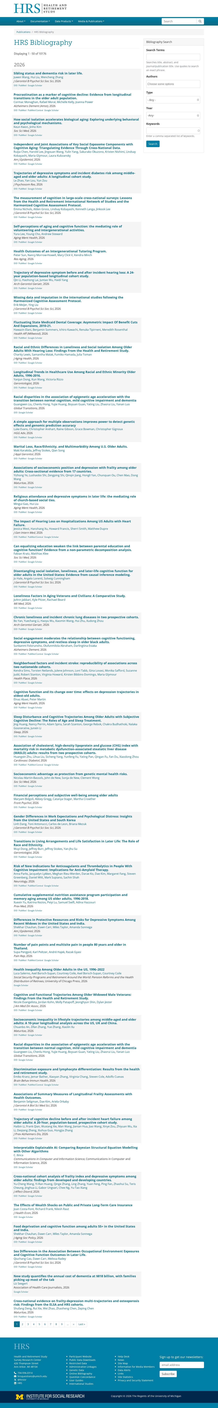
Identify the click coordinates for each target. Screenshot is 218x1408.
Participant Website (80, 1356)
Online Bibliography (80, 1373)
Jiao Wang (95, 1126)
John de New (52, 778)
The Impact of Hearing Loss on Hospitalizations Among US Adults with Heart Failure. (72, 523)
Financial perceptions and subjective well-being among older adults (66, 795)
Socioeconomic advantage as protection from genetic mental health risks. (71, 774)
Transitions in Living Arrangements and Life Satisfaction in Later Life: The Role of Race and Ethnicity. (76, 843)
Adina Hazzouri (86, 902)
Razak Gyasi (73, 952)
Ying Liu (33, 305)
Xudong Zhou (95, 621)
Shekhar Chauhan (25, 927)
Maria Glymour (38, 156)
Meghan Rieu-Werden (66, 874)
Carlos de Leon (58, 824)
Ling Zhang (78, 1184)
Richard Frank (44, 1209)
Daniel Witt (36, 877)
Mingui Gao (21, 504)
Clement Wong (90, 778)
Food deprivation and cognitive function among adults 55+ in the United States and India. (74, 1228)
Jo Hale (18, 578)
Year (149, 108)
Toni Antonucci (37, 824)
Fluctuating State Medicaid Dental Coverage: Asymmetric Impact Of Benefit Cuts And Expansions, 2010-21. (75, 324)
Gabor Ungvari (47, 1188)
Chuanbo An (21, 1027)
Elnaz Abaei (21, 699)
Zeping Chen (86, 1308)
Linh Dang (20, 824)
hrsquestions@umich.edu (32, 1376)
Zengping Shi (56, 475)
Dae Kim (100, 874)
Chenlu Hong (41, 404)
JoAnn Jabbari (22, 600)
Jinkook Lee (103, 209)
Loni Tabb (81, 670)
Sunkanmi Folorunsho (28, 646)
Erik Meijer (20, 305)
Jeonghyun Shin (85, 1002)
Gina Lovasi (96, 670)
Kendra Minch (83, 255)
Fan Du (113, 757)
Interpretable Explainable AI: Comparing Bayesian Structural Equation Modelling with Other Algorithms (76, 1149)
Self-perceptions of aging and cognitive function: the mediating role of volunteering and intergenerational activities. (68, 228)
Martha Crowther (85, 799)
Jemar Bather (39, 1077)
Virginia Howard (52, 674)
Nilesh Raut (61, 1209)
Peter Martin (38, 699)
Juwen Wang (21, 77)
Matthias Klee (39, 553)
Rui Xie (37, 1308)
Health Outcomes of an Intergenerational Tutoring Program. (60, 251)
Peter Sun (20, 255)
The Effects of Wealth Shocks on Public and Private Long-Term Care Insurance (73, 1205)
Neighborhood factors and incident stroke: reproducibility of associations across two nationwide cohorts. (75, 665)
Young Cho (33, 234)
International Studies (81, 1383)
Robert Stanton (31, 674)
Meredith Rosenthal (115, 330)
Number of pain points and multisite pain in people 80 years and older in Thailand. (70, 946)
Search (153, 144)
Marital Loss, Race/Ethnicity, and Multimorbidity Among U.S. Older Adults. (71, 446)
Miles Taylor (60, 927)
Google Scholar (35, 85)
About (20, 21)
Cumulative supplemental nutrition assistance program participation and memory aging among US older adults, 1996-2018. (70, 897)
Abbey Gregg (43, 799)
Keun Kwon (21, 127)
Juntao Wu (46, 280)
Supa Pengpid (22, 952)
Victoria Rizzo (54, 379)
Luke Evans (21, 429)
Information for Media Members (136, 1366)
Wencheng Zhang (52, 77)
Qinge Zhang (62, 1184)
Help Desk (123, 1356)
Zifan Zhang (38, 1027)
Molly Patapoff (65, 1002)
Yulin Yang (71, 152)
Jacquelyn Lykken (40, 874)
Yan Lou (30, 180)
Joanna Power (84, 102)
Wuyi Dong (21, 849)
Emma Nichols (23, 209)
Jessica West (21, 529)
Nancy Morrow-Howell (42, 255)
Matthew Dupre (98, 529)
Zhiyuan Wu (124, 1126)
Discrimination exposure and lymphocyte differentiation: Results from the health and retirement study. (77, 1071)
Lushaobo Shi (37, 475)
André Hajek (57, 952)
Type (149, 92)
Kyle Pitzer (39, 600)
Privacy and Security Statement (135, 1380)
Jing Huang (20, 724)
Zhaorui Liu (107, 404)
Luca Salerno (22, 973)
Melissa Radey (57, 1259)
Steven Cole (96, 1077)
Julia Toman (84, 354)
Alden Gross (41, 209)
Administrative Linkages (83, 1366)
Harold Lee (36, 152)
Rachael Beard (56, 600)
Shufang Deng (23, 1308)
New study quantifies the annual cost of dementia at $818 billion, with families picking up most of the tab (75, 1278)
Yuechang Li (31, 621)
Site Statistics (125, 1377)
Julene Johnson (64, 670)
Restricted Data (78, 1363)
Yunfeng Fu (71, 757)
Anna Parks (21, 874)
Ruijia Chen (21, 152)
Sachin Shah (71, 877)
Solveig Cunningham (57, 578)
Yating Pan (86, 757)
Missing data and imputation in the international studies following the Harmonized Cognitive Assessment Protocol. (68, 299)
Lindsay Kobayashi (62, 209)
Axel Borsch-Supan (44, 973)
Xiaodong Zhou (129, 757)
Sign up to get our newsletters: (181, 1357)
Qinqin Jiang (73, 475)
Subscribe (168, 1374)
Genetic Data (76, 1370)
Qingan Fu (101, 757)
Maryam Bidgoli (24, 799)
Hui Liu (35, 77)
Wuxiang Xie (49, 1126)
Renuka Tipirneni (90, 330)
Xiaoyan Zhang (58, 1077)
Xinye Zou (109, 1126)
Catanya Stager (62, 799)
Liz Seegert (21, 1283)
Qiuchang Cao (23, 1259)
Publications (23, 32)
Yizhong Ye (21, 475)
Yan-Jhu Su (70, 849)
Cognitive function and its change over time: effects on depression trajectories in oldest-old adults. (76, 694)
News (121, 1360)
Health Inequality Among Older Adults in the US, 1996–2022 (59, 969)
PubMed (22, 85)
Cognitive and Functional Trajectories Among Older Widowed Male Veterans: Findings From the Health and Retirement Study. (72, 996)
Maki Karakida (23, 450)
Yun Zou (42, 180)
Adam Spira (54, 724)
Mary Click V (65, 255)
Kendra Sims (22, 670)
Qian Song (58, 450)
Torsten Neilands (42, 670)
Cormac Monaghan (26, 102)
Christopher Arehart (42, 429)
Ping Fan (106, 1184)
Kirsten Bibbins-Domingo (80, 674)
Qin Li (17, 280)
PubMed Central (35, 110)
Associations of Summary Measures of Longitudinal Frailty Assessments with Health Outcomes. (73, 1096)
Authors (151, 76)
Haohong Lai (30, 280)
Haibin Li (19, 1126)
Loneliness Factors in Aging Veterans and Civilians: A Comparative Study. (70, 596)
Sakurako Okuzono (92, 152)
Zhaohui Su (121, 1184)
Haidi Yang (61, 280)
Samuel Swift (66, 902)
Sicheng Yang (54, 757)
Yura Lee (19, 234)
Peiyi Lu (52, 902)
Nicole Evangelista (25, 1002)
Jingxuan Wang (54, 152)
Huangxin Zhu (23, 757)
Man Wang (65, 1126)
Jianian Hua (80, 1126)
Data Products (63, 21)
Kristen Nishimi (115, 152)
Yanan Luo (123, 404)
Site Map (123, 1363)
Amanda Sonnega (80, 927)
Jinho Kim (35, 127)
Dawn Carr (44, 927)
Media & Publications (90, 21)
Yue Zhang (54, 1027)
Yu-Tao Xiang (79, 1188)
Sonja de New (70, 778)
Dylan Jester (104, 1002)
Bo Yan (18, 621)
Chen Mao (123, 475)
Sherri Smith (79, 529)
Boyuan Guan (76, 404)
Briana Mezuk (77, 824)
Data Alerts (124, 1370)
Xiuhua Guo (45, 1130)
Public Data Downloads (82, 1360)
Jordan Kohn (46, 1002)
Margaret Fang (116, 874)
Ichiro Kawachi (68, 330)
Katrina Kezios (36, 902)
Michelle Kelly (65, 102)
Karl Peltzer (40, 952)
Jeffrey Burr (36, 849)
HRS (20, 1383)
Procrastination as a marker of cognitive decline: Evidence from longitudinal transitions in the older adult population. (72, 96)
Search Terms (155, 50)
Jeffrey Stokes (41, 450)
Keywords (153, 124)
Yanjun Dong (22, 379)
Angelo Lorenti (33, 578)
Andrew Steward (52, 234)
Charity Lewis (22, 354)
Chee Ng (64, 1188)
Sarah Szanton (72, 724)
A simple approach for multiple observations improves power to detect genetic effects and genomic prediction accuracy (74, 423)
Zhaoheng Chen (66, 1308)
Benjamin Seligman (26, 1101)
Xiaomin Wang (64, 621)
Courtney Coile (66, 973)
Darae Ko (88, 874)
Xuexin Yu (20, 902)
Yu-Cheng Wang (24, 1184)
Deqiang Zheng (26, 1130)
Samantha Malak (42, 354)
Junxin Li (36, 728)
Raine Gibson (65, 429)
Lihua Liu (38, 757)
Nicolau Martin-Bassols (28, 778)
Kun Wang (38, 379)
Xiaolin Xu (68, 1027)
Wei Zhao (49, 1308)
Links (121, 1373)
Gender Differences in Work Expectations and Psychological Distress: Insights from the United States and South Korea (73, 818)
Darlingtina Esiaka (85, 646)
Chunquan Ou (106, 475)
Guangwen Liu (23, 404)
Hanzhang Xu (39, 529)
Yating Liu (93, 404)
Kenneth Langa (85, 209)
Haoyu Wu (47, 621)
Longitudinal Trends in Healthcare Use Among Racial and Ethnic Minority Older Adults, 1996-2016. (75, 374)
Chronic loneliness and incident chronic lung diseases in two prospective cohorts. (76, 617)
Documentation (39, 21)
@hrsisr (22, 1379)
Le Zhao (19, 180)
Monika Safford (114, 670)
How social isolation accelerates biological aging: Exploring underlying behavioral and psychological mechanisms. (76, 121)
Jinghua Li (31, 1188)
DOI (15, 85)
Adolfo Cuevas (115, 1077)
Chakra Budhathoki (115, 724)
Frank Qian (33, 1126)
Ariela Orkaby (60, 1101)
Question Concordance (82, 1377)
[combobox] (162, 84)
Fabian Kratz (22, 553)
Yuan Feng (93, 1184)
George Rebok (92, 724)
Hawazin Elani (22, 330)
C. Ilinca (18, 1155)
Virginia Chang (78, 1077)
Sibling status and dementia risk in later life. (48, 73)
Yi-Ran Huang (43, 1184)
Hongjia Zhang (63, 1130)
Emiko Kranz (22, 1077)
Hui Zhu (80, 621)
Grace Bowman (85, 429)
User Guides (76, 1380)
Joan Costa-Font (24, 1209)
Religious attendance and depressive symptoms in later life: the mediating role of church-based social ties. (75, 498)
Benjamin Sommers (45, 330)
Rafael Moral (48, 102)
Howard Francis (59, 529)
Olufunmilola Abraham (57, 646)
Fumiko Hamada (64, 354)
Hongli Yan (89, 475)
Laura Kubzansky (60, 156)
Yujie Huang (59, 404)
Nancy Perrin (37, 724)
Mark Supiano (53, 877)
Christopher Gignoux (109, 429)
